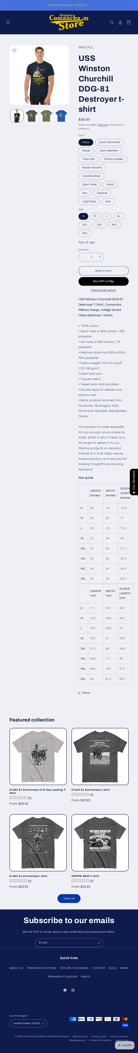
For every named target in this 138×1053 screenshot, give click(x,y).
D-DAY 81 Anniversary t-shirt (91, 789)
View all (68, 898)
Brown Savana (92, 167)
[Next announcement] (131, 5)
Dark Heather (109, 150)
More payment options (103, 290)
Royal (86, 150)
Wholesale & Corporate (62, 976)
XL (119, 216)
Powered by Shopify (58, 1036)
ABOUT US (17, 968)
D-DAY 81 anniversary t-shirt (28, 876)
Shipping (102, 125)
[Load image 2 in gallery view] (31, 115)
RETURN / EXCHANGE (74, 968)
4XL (114, 224)
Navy (85, 142)
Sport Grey (89, 184)
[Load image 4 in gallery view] (61, 115)
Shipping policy (78, 1040)
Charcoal (88, 159)
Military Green (113, 159)
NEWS (124, 968)
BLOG (113, 968)
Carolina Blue (91, 176)
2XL (85, 224)
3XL (99, 224)
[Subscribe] (99, 942)
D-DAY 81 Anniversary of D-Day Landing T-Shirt (38, 791)
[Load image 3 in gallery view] (46, 115)
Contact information (100, 1040)
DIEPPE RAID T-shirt (85, 876)
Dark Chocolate (109, 142)
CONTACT (98, 968)
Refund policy (80, 1037)
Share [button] (86, 692)
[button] (8, 22)
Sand (110, 184)
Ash (108, 201)
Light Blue (89, 201)
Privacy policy (99, 1037)
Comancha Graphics (35, 1036)
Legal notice (122, 1040)
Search (85, 976)
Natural (102, 193)
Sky (84, 193)
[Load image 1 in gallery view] (16, 115)
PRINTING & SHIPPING (41, 968)
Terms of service (120, 1037)
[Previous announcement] (7, 5)
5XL (85, 233)
